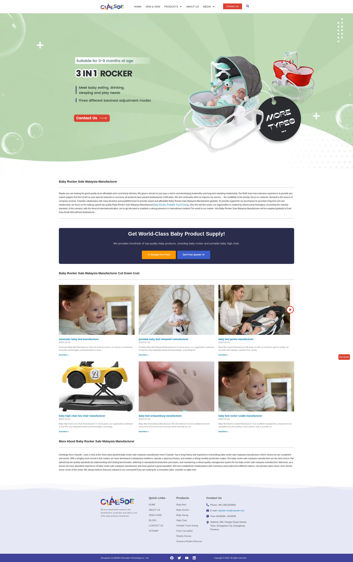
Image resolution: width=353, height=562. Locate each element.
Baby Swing (182, 515)
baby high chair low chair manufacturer (82, 415)
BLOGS (152, 520)
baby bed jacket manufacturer (236, 339)
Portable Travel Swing (187, 525)
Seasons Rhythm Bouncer (189, 541)
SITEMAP (154, 531)
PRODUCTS (171, 6)
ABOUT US (192, 6)
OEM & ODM (153, 6)
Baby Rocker (159, 205)
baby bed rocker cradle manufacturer (240, 415)
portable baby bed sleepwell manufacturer (163, 339)
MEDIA (207, 6)
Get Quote (344, 357)
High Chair (181, 520)
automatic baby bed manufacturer (79, 339)
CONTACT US (156, 525)
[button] (232, 6)
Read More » (64, 355)
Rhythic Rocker (183, 536)
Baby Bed (181, 504)
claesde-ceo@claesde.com (231, 510)
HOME (137, 6)
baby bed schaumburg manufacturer (160, 415)
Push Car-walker (184, 531)
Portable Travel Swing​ (178, 205)
